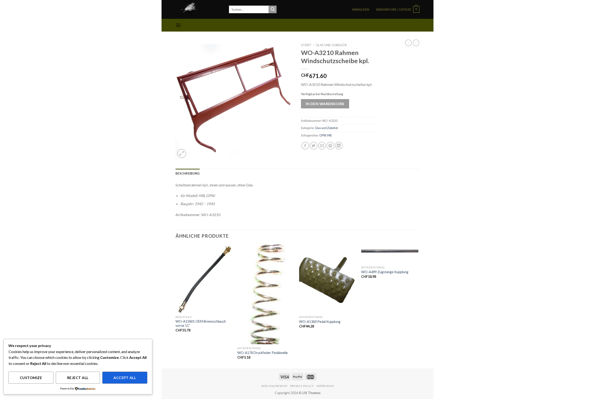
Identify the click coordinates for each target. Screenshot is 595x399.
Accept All (124, 378)
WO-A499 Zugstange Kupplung (384, 272)
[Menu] (178, 25)
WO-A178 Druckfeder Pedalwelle (262, 353)
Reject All (78, 378)
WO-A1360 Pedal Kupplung (319, 322)
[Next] (418, 306)
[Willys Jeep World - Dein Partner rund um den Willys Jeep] (198, 9)
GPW (322, 135)
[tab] (187, 173)
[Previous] (175, 306)
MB (329, 135)
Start (306, 45)
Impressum (325, 386)
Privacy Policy (302, 386)
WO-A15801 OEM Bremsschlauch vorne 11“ (200, 323)
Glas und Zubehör (331, 45)
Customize (31, 378)
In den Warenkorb (325, 103)
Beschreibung (187, 173)
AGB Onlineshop (274, 386)
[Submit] (273, 9)
